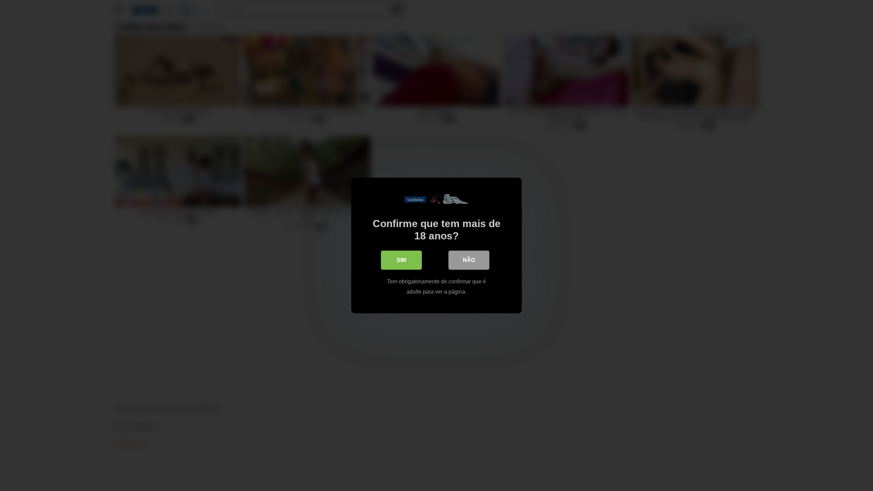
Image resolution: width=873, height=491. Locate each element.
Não (469, 260)
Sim (401, 260)
